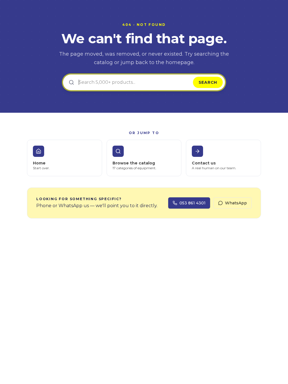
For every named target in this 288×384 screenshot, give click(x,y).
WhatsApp (236, 202)
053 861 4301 (192, 202)
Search (208, 82)
